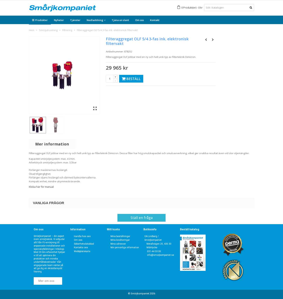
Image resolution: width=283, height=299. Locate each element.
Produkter (41, 20)
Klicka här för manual (41, 186)
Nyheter (59, 20)
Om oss (139, 20)
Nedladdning (95, 20)
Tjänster (75, 20)
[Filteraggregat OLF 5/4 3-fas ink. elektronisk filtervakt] (38, 125)
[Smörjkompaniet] (62, 7)
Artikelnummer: (115, 51)
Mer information (52, 144)
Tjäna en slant (120, 20)
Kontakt (154, 20)
